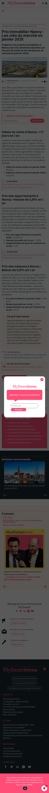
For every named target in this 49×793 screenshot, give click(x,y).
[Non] (46, 783)
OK (25, 788)
